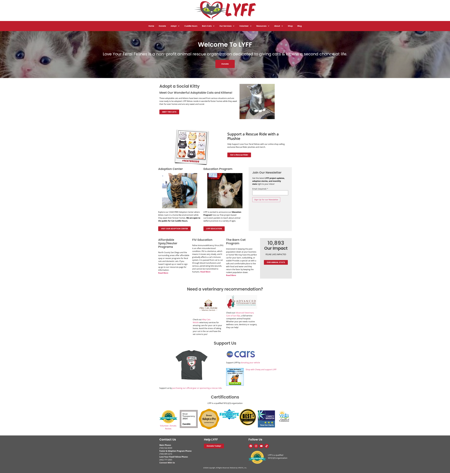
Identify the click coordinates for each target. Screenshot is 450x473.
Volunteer (244, 26)
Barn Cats (207, 26)
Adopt (174, 26)
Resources (261, 26)
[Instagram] (256, 446)
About (277, 26)
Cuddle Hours (190, 26)
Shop (290, 26)
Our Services (225, 26)
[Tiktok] (266, 446)
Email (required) (260, 189)
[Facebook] (250, 446)
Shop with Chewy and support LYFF (261, 369)
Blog (299, 26)
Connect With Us (167, 462)
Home (151, 26)
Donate (162, 26)
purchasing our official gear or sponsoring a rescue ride (197, 388)
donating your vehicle (250, 362)
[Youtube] (261, 446)
